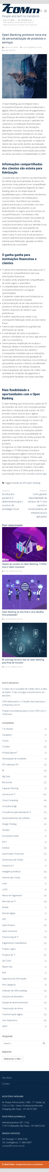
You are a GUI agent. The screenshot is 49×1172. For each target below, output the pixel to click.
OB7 (4, 919)
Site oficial (6, 1077)
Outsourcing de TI (10, 937)
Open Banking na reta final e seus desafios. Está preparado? (23, 613)
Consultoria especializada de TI (16, 812)
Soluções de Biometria (12, 996)
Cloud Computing (10, 800)
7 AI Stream (7, 728)
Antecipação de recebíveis (14, 758)
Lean (4, 883)
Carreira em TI (8, 794)
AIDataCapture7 (9, 752)
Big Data (6, 776)
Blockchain (7, 782)
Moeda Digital (8, 913)
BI (3, 770)
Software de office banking (14, 990)
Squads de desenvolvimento (15, 1002)
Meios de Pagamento (12, 895)
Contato (6, 1083)
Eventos (6, 847)
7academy (7, 734)
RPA (4, 972)
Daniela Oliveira (11, 47)
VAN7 (4, 1026)
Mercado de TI (9, 901)
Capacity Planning (10, 788)
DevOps (6, 830)
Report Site (7, 966)
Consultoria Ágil (9, 806)
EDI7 (4, 841)
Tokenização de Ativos (12, 1008)
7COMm (6, 746)
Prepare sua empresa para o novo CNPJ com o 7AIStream (24, 712)
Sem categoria (8, 984)
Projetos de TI (8, 954)
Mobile (5, 907)
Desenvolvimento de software (16, 818)
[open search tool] (41, 11)
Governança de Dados (12, 859)
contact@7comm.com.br (13, 1145)
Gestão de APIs (19, 482)
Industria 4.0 (8, 865)
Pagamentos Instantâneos (14, 943)
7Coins (5, 740)
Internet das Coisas (11, 877)
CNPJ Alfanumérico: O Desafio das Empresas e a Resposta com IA (23, 703)
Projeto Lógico (9, 948)
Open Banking (33, 482)
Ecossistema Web (10, 835)
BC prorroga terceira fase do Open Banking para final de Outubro (23, 661)
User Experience (9, 1020)
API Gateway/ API (10, 764)
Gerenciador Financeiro (13, 853)
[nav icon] (45, 11)
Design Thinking (9, 824)
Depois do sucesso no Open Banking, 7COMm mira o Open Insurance (24, 565)
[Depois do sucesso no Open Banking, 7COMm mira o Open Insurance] (24, 544)
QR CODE (6, 960)
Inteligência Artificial (11, 871)
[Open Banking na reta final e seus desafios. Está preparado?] (24, 592)
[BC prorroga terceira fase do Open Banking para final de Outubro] (24, 640)
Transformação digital (12, 1014)
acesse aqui (41, 473)
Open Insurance (9, 931)
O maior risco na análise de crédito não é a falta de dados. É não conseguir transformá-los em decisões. (24, 692)
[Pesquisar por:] (24, 1043)
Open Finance (9, 50)
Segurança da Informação (14, 978)
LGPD (5, 889)
